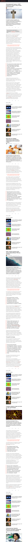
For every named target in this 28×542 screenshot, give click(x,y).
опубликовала (16, 278)
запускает (12, 169)
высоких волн (8, 361)
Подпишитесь (13, 31)
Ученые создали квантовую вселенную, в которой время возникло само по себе (13, 45)
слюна (15, 209)
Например (9, 96)
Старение (7, 92)
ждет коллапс (17, 366)
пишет (16, 35)
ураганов (19, 361)
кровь (12, 209)
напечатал (10, 486)
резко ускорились (15, 324)
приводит (16, 305)
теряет (18, 325)
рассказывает (8, 444)
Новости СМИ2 (8, 102)
